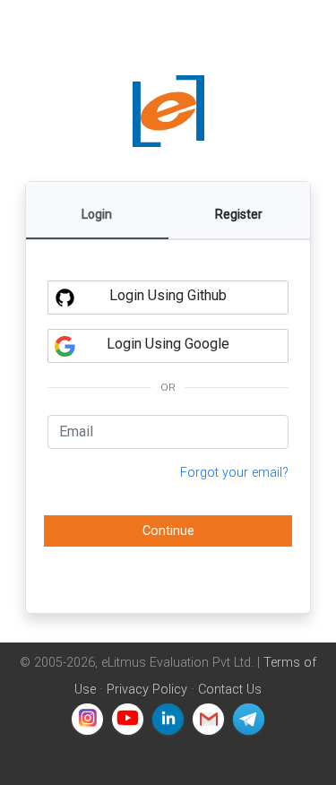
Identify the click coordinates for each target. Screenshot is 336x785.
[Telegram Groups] (248, 719)
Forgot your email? (234, 472)
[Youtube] (127, 719)
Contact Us (230, 689)
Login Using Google (168, 343)
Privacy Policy (147, 689)
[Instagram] (87, 719)
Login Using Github (168, 295)
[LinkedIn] (168, 719)
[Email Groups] (208, 719)
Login (97, 214)
